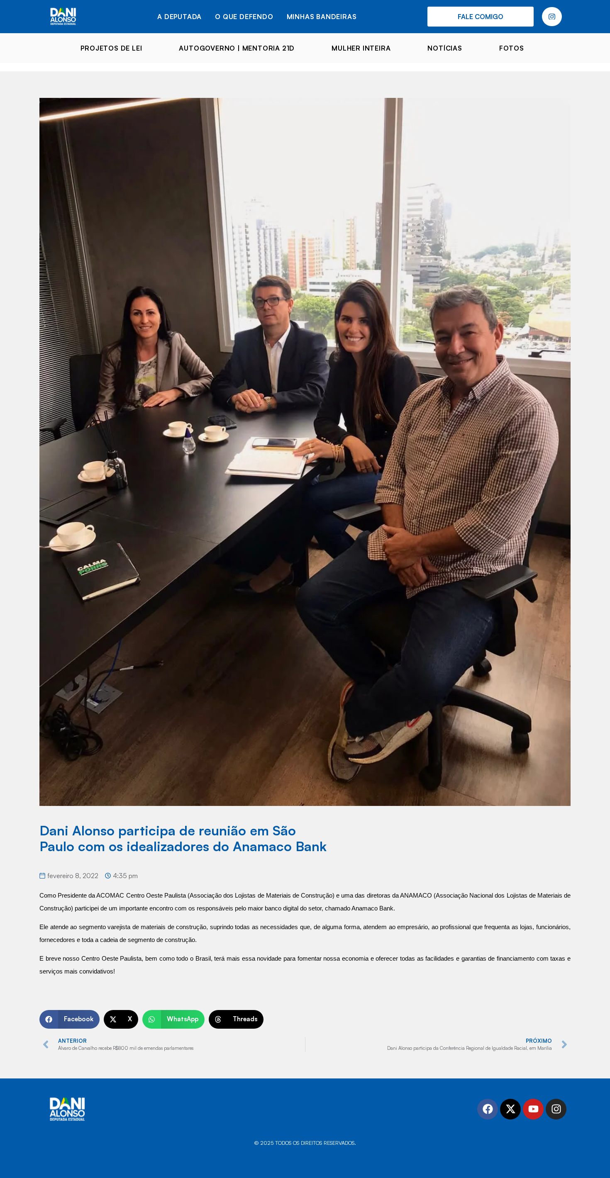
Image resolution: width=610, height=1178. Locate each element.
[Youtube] (533, 1109)
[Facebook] (487, 1109)
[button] (69, 1019)
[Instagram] (556, 1109)
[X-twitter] (510, 1109)
